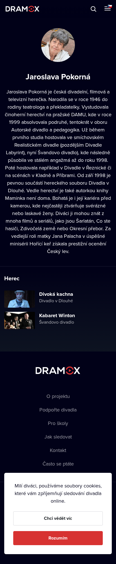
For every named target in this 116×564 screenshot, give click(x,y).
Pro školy (58, 423)
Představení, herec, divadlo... (52, 9)
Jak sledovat (58, 436)
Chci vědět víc (58, 518)
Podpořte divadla (58, 409)
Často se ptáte (58, 463)
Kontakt (58, 450)
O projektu (58, 396)
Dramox (22, 9)
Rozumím (58, 538)
